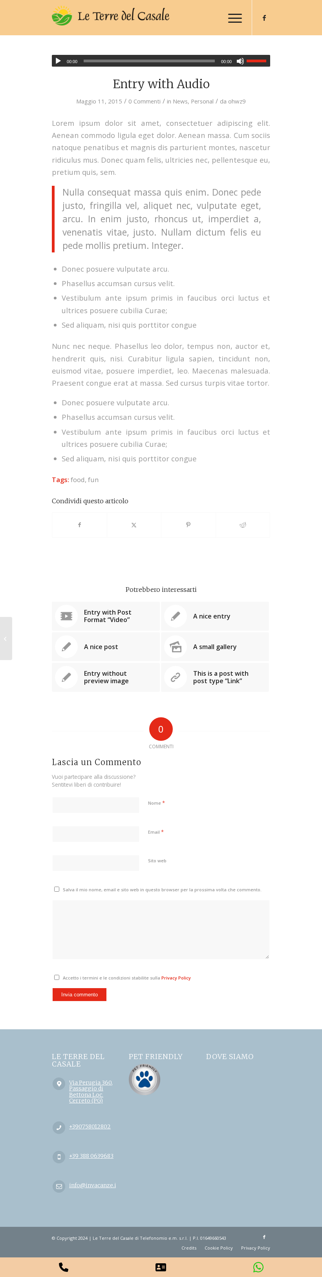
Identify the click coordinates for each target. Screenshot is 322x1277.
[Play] (58, 61)
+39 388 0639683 (91, 1155)
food (78, 479)
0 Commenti (144, 101)
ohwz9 (237, 101)
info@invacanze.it (94, 1185)
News (180, 101)
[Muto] (240, 61)
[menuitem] (231, 17)
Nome (156, 802)
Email (156, 831)
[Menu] (231, 17)
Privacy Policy (176, 978)
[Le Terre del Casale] (111, 23)
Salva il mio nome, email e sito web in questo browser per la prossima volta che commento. (162, 889)
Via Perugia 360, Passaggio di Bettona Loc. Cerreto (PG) (91, 1091)
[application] (161, 61)
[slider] (258, 61)
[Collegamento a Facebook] (264, 18)
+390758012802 (90, 1126)
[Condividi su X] (134, 525)
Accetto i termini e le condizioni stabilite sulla (127, 978)
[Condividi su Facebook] (79, 525)
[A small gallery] (6, 638)
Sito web (157, 860)
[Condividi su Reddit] (243, 525)
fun (93, 479)
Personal (202, 101)
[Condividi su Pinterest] (188, 525)
